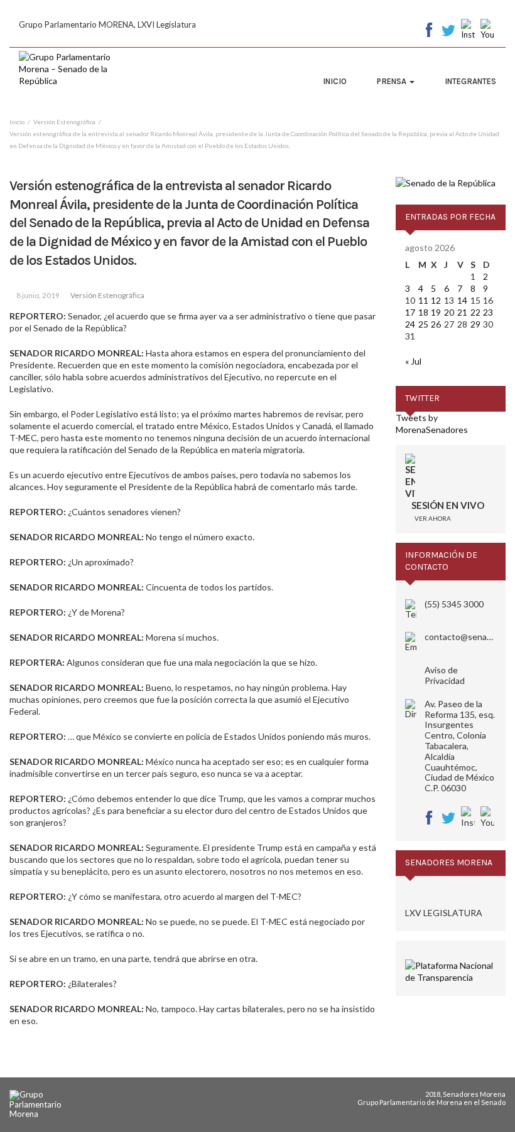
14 (462, 300)
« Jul (413, 361)
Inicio (335, 81)
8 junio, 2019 (38, 295)
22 (475, 312)
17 (410, 312)
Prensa (392, 81)
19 (436, 312)
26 (436, 324)
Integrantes (470, 81)
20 (449, 312)
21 (462, 312)
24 (410, 324)
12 (436, 300)
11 (423, 300)
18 (423, 312)
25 (423, 324)
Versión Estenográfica (107, 295)
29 (475, 324)
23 (488, 312)
